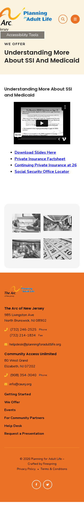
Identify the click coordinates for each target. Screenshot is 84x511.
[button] (62, 19)
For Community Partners (24, 418)
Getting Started (17, 394)
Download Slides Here (35, 152)
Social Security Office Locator (42, 171)
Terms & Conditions (53, 469)
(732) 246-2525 (23, 329)
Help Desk (13, 426)
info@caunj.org (20, 384)
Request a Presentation (24, 433)
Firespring (49, 464)
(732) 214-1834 (23, 335)
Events (10, 410)
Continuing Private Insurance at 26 (46, 165)
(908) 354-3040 (23, 375)
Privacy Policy (26, 469)
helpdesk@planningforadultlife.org (35, 344)
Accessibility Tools (22, 34)
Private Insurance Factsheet (40, 158)
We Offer (12, 402)
